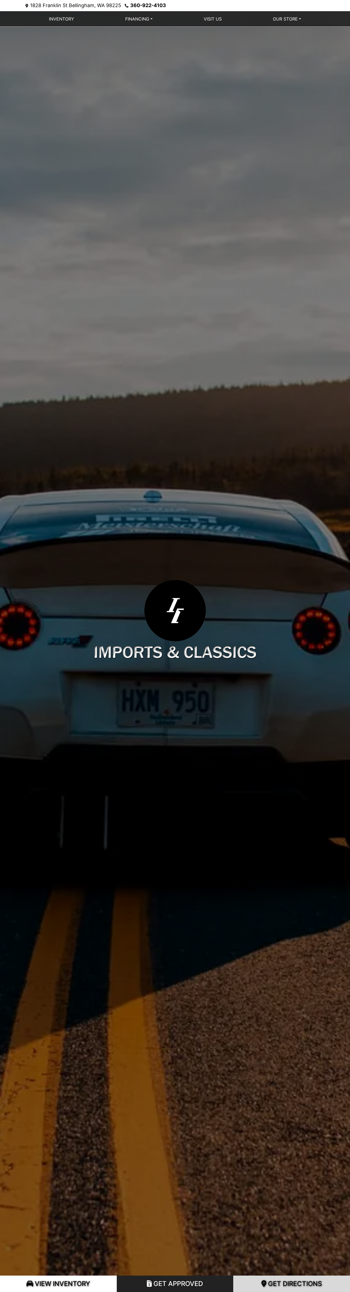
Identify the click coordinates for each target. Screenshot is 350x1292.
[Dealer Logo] (175, 618)
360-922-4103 (148, 5)
